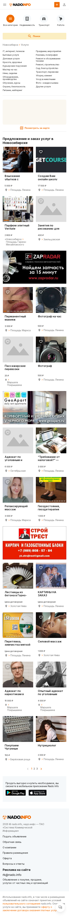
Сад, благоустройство (47, 68)
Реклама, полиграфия (47, 55)
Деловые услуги (11, 58)
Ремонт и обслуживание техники (48, 59)
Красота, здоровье (12, 62)
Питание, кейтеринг (12, 90)
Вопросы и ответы (13, 863)
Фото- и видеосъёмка (47, 83)
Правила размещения (15, 852)
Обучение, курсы (11, 83)
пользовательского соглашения (21, 903)
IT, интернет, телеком (13, 51)
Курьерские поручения (15, 66)
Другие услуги (43, 86)
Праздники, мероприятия (48, 51)
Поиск (36, 36)
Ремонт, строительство (47, 64)
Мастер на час (10, 69)
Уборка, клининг (44, 75)
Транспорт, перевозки (47, 72)
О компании (9, 847)
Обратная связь (12, 842)
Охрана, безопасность (14, 86)
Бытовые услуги (11, 55)
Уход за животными (45, 79)
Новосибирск (10, 44)
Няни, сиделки (10, 73)
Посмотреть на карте (37, 128)
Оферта (7, 858)
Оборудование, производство (11, 78)
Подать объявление (14, 836)
